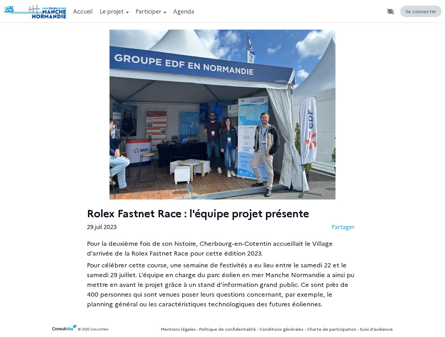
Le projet (112, 11)
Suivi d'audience (376, 329)
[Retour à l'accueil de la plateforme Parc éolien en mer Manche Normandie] (34, 11)
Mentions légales (178, 329)
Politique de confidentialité (227, 329)
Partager (343, 226)
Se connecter (420, 11)
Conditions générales (281, 329)
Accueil (83, 11)
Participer (149, 11)
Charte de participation (331, 329)
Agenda (183, 11)
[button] (390, 11)
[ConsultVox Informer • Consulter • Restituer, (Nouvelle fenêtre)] (65, 329)
